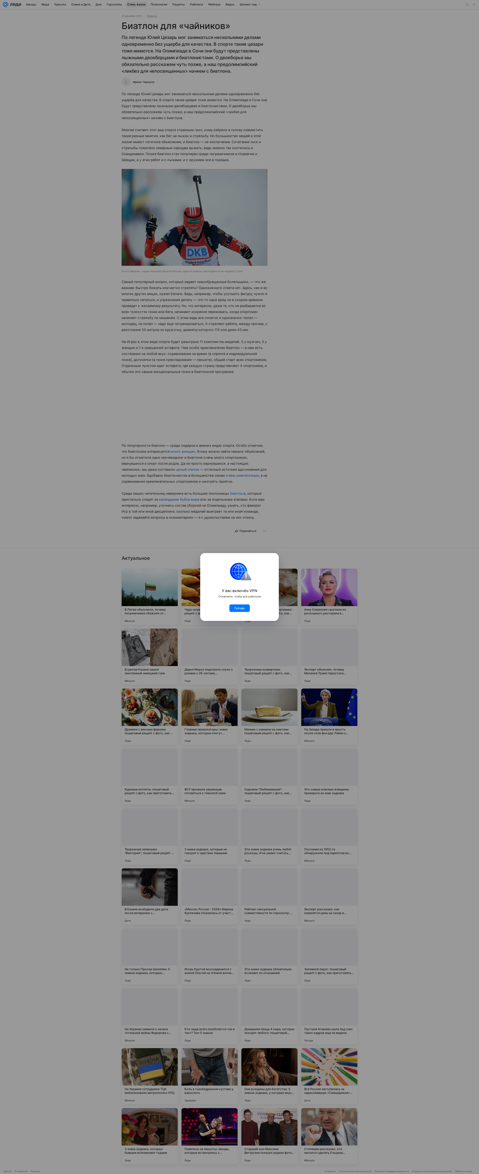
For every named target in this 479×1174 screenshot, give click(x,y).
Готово (239, 608)
